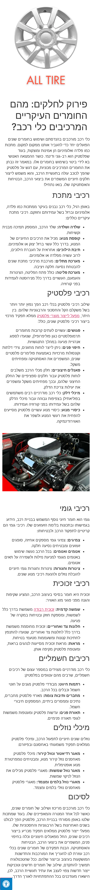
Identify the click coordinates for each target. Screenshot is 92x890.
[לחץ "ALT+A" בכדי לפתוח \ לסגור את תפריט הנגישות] (6, 884)
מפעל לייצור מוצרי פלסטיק (58, 315)
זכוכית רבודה (44, 609)
